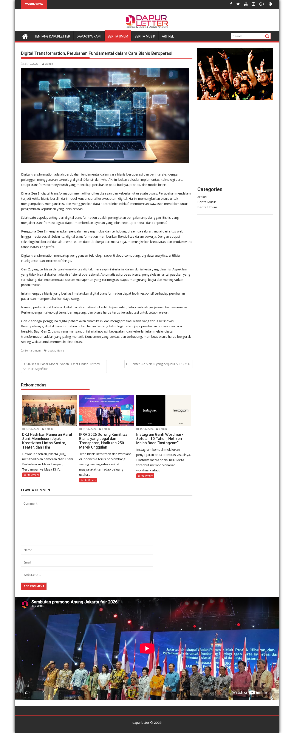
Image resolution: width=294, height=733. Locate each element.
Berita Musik (145, 36)
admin (49, 64)
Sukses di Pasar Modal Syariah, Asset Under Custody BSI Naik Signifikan (61, 366)
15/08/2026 (146, 429)
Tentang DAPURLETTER (52, 36)
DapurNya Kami (89, 36)
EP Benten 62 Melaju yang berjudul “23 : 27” (156, 364)
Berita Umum (118, 36)
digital (51, 350)
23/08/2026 (32, 429)
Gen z (60, 350)
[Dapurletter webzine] (25, 35)
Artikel (168, 36)
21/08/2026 (89, 429)
